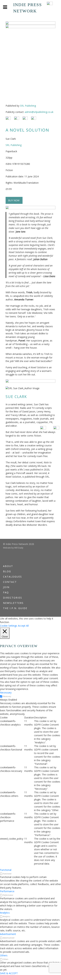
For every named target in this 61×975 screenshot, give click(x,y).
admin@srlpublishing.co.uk (39, 112)
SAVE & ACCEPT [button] (9, 973)
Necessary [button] (6, 692)
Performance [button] (7, 891)
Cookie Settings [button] (8, 625)
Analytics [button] (5, 912)
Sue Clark (16, 396)
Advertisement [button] (8, 934)
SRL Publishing (28, 105)
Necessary (7, 696)
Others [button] (3, 955)
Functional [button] (5, 869)
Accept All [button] (23, 625)
